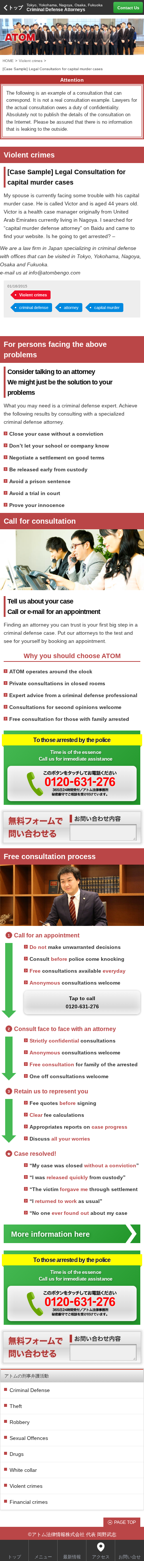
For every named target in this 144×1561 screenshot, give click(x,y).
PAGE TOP (125, 1522)
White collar (23, 1470)
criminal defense (33, 307)
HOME (8, 61)
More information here (50, 1234)
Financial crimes (29, 1502)
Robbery (20, 1422)
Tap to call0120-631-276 (82, 1002)
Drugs (17, 1454)
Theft (16, 1406)
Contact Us (128, 8)
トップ (15, 7)
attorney (71, 307)
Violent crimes (30, 61)
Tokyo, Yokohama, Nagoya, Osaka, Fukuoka (65, 7)
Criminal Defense (30, 1390)
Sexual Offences (29, 1438)
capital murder (107, 307)
